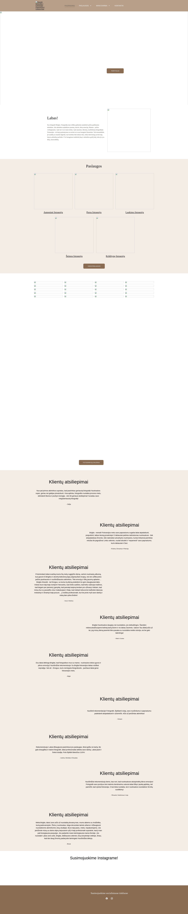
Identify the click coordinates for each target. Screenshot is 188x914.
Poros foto (91, 212)
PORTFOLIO (115, 71)
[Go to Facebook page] (107, 898)
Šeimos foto (71, 256)
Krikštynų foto (113, 256)
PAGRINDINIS (70, 6)
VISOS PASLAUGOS (94, 266)
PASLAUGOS (84, 6)
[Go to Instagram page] (112, 898)
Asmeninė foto (51, 212)
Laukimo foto (132, 212)
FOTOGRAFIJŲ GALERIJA (91, 462)
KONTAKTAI (119, 6)
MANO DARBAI (101, 6)
